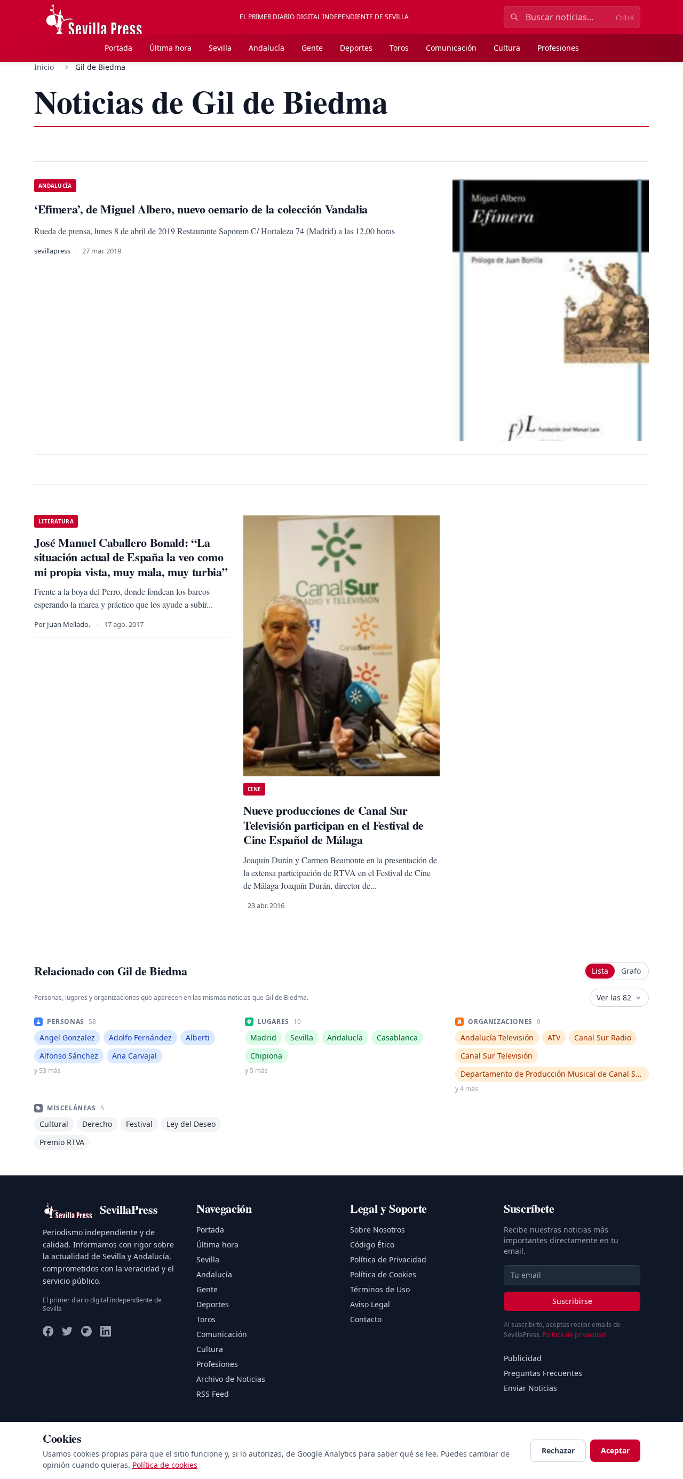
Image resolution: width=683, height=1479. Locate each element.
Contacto (366, 1319)
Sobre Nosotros (377, 1229)
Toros (399, 48)
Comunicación (451, 48)
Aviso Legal (370, 1304)
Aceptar (615, 1450)
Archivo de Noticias (230, 1379)
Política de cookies (164, 1465)
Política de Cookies (383, 1274)
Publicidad (523, 1358)
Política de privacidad (574, 1334)
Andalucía (266, 48)
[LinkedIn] (105, 1331)
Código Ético (372, 1244)
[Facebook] (48, 1331)
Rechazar (558, 1450)
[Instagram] (86, 1331)
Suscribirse (572, 1301)
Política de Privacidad (388, 1259)
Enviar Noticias (530, 1388)
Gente (312, 48)
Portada (118, 48)
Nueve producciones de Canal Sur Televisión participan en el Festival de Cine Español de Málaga (333, 824)
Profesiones (558, 48)
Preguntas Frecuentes (543, 1373)
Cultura (507, 48)
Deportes (356, 48)
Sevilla (220, 48)
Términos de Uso (380, 1289)
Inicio (44, 67)
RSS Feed (212, 1394)
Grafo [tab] (631, 971)
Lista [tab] (600, 971)
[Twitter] (67, 1331)
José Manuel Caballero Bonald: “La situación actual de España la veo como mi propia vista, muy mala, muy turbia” (130, 557)
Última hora (170, 48)
